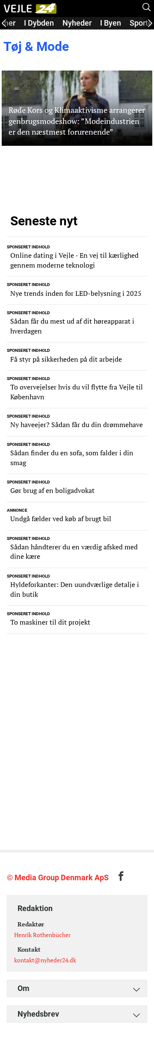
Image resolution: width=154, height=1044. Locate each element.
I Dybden (39, 22)
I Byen (110, 22)
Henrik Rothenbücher (42, 935)
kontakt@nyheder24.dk (45, 960)
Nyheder (77, 22)
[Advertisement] (77, 747)
